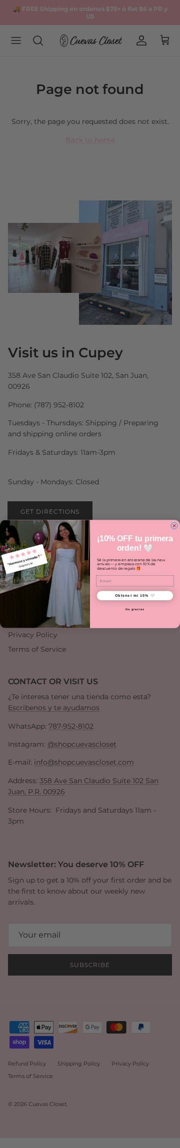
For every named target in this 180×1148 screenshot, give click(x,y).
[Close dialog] (174, 525)
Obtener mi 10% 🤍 (135, 595)
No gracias (135, 609)
